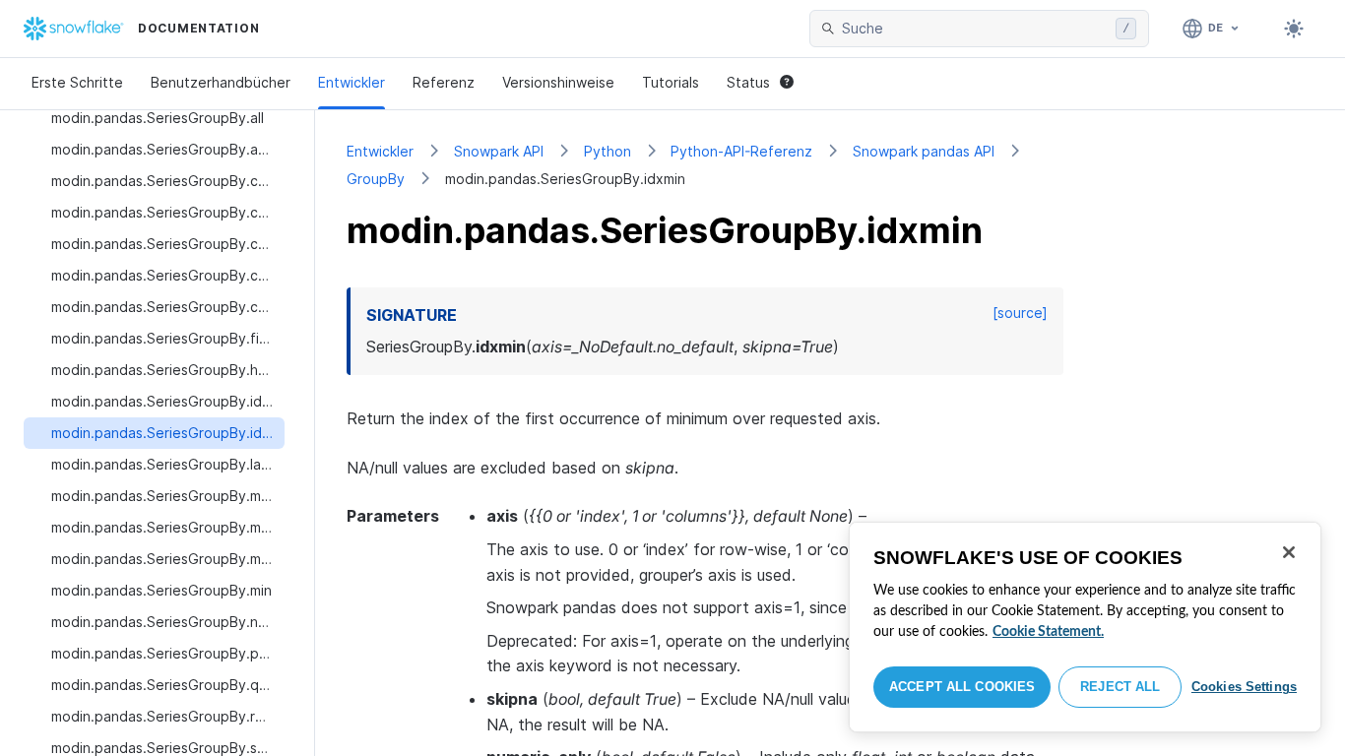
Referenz (444, 82)
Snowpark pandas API (923, 151)
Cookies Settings (1244, 686)
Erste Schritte (77, 82)
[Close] (1289, 552)
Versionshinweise (558, 82)
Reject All (1120, 686)
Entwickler (351, 82)
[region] (1085, 627)
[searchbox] (975, 28)
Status (748, 82)
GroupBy (376, 178)
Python (607, 151)
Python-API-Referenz (741, 151)
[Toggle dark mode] (1293, 28)
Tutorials (670, 82)
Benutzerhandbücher (220, 82)
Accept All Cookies (962, 686)
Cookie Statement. (1048, 632)
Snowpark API (499, 151)
